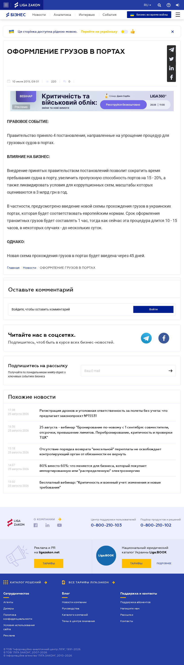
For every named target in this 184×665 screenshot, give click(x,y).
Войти (153, 309)
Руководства (70, 608)
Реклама (9, 635)
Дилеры (8, 608)
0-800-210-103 (106, 525)
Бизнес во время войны (152, 14)
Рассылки (126, 614)
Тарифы (49, 563)
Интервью (87, 14)
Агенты (8, 602)
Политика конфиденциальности (17, 616)
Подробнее (164, 563)
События (109, 14)
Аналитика (62, 14)
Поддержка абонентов (135, 602)
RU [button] (146, 5)
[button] (6, 5)
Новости (39, 14)
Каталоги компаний (75, 614)
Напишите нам (129, 608)
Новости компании (74, 602)
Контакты (126, 621)
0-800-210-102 (155, 525)
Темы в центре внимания (78, 621)
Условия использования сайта (19, 627)
